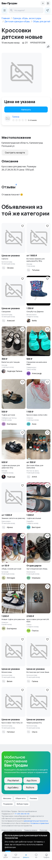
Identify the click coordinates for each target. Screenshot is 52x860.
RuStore (30, 787)
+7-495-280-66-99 (22, 814)
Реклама (33, 798)
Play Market (13, 780)
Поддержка (8, 804)
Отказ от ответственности (12, 830)
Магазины (7, 798)
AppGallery (13, 787)
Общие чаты (20, 798)
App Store (32, 780)
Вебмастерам (22, 804)
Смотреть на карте (15, 152)
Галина (15, 116)
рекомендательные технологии (36, 821)
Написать (26, 109)
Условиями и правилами (39, 823)
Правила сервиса (30, 830)
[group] (22, 72)
